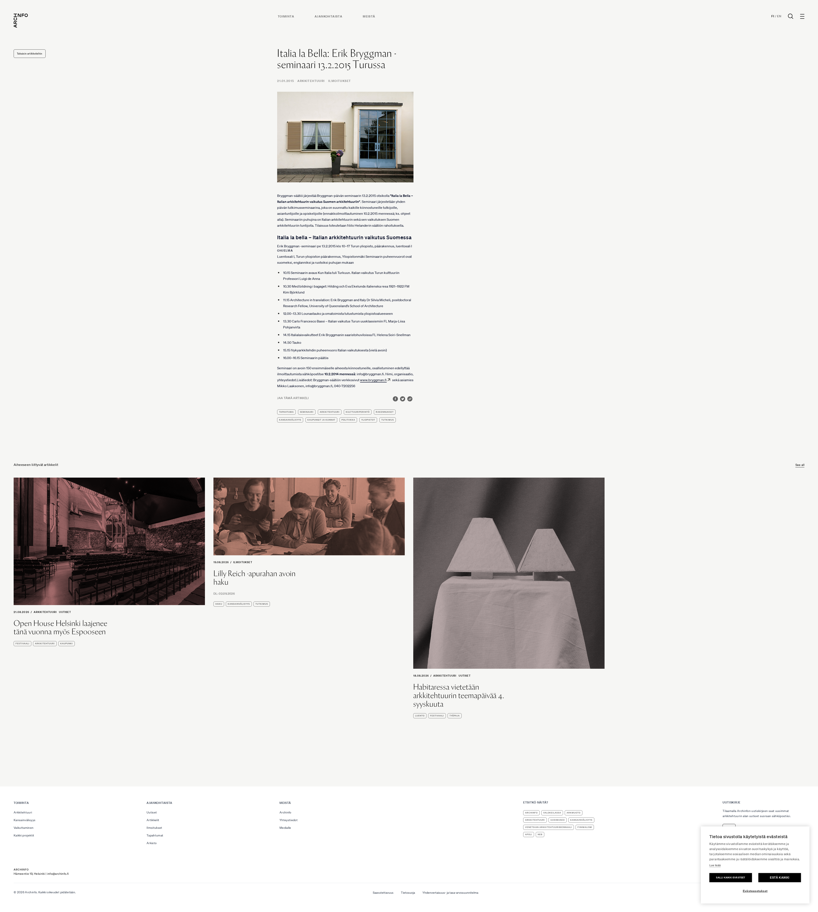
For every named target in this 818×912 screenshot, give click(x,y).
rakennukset (385, 412)
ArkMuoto (573, 812)
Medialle (285, 828)
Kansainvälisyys (24, 820)
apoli (528, 834)
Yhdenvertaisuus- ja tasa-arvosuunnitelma (450, 893)
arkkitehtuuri (330, 412)
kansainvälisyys (290, 419)
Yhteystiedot (288, 820)
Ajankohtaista (328, 16)
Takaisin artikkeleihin (29, 53)
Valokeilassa (552, 812)
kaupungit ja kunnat (321, 419)
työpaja (454, 715)
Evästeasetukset (755, 891)
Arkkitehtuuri (311, 81)
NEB (540, 834)
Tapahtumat (155, 835)
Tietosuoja (408, 893)
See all (799, 465)
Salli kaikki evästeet (730, 877)
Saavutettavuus (383, 893)
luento (420, 715)
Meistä (369, 16)
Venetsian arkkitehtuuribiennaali (548, 827)
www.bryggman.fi (373, 380)
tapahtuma (286, 412)
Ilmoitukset (339, 81)
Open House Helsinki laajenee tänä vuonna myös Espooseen (60, 627)
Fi (772, 16)
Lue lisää (715, 865)
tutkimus (387, 419)
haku (218, 604)
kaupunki (66, 643)
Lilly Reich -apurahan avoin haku (254, 577)
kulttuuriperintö (358, 412)
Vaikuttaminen (24, 828)
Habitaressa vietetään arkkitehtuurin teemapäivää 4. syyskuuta (458, 695)
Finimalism (584, 827)
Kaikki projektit (24, 835)
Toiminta (286, 16)
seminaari (307, 412)
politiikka (348, 419)
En (779, 16)
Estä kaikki (779, 877)
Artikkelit (153, 820)
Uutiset (65, 612)
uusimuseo (557, 820)
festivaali (22, 643)
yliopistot (368, 419)
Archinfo (285, 812)
